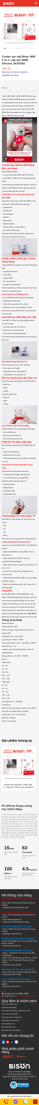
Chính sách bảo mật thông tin (12, 1017)
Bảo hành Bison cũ (8, 1024)
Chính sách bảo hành (9, 1007)
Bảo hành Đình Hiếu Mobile (11, 1030)
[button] (4, 30)
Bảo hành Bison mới (8, 1027)
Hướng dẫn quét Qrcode (10, 1020)
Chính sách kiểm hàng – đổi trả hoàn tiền (16, 1011)
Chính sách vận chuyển (10, 1014)
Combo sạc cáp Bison (19, 72)
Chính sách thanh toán (9, 1004)
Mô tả (4, 88)
